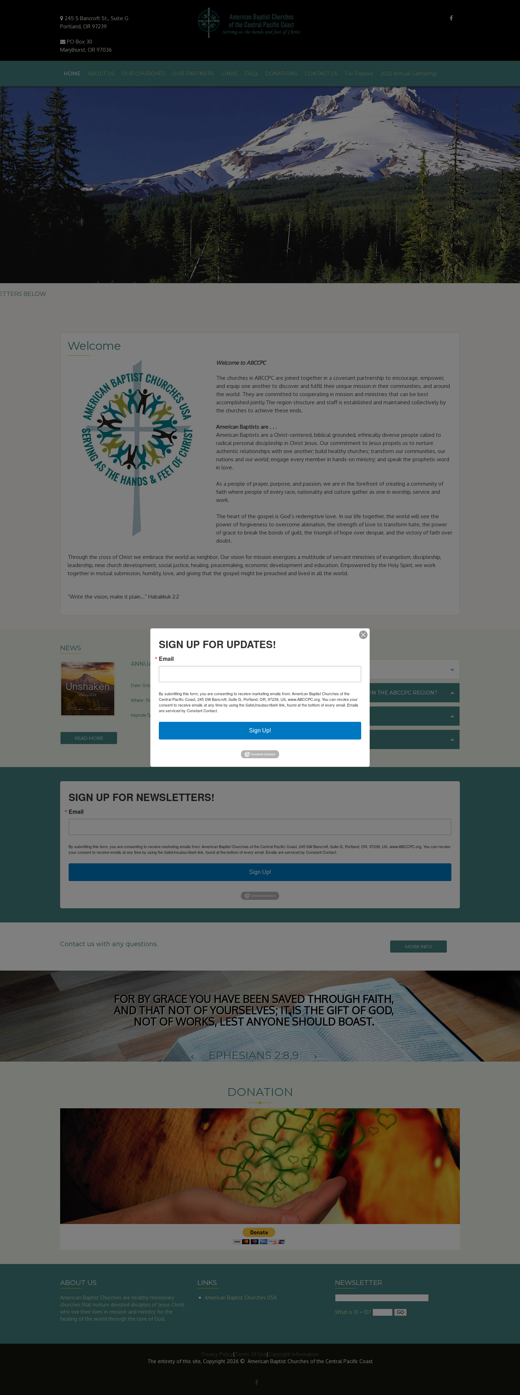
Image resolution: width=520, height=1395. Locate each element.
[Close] (363, 634)
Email (166, 659)
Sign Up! (260, 730)
